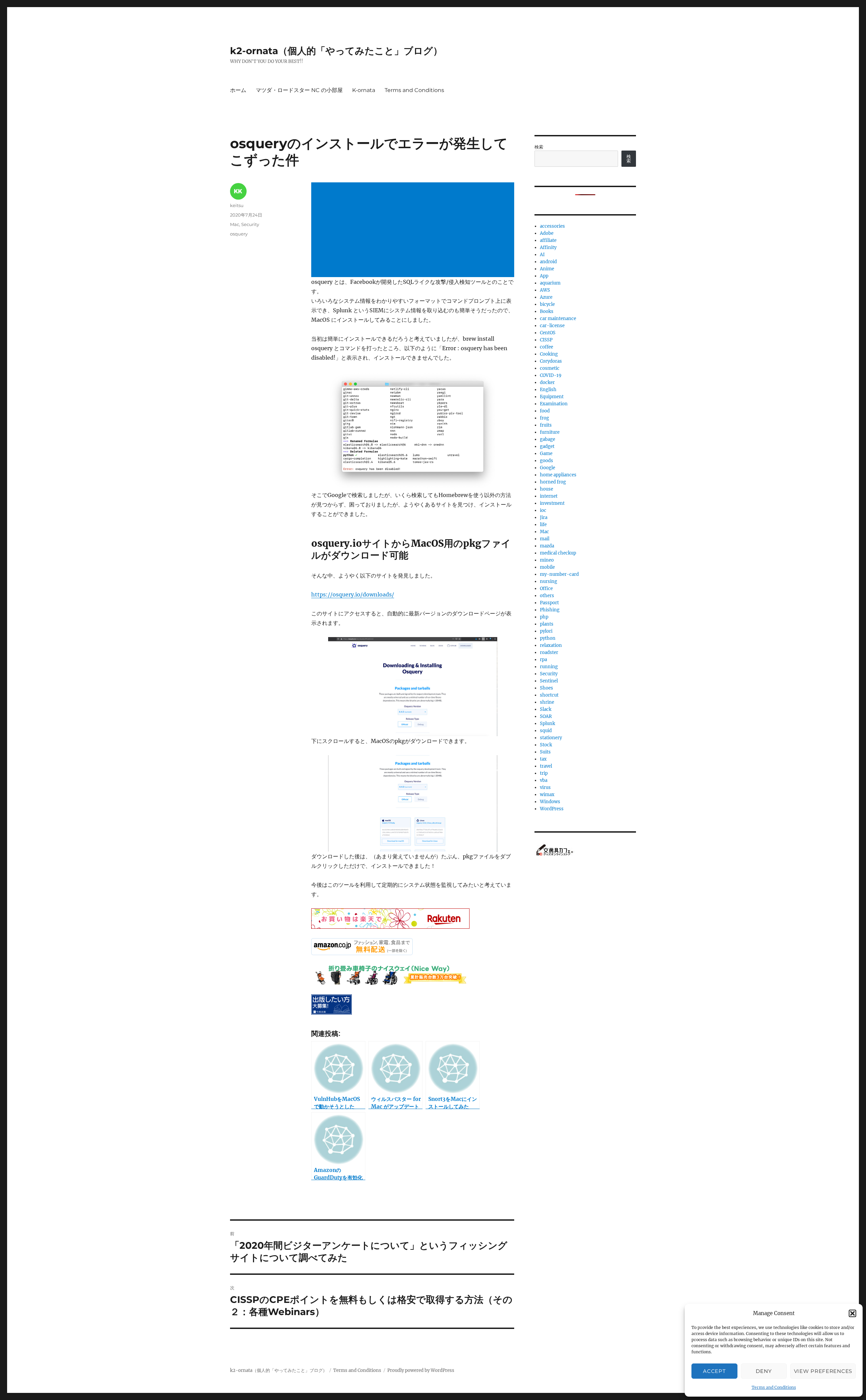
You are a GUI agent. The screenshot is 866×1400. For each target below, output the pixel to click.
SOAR (546, 716)
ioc (543, 510)
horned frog (553, 482)
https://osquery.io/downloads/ (352, 594)
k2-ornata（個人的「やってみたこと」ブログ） (336, 51)
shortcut (549, 695)
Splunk (547, 723)
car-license (552, 326)
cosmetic (550, 368)
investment (552, 503)
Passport (549, 603)
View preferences (823, 1371)
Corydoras (551, 361)
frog (544, 418)
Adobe (546, 233)
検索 (538, 147)
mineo (547, 560)
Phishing (550, 610)
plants (546, 624)
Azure (546, 297)
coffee (546, 347)
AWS (545, 290)
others (547, 596)
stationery (551, 738)
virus (545, 787)
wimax (547, 794)
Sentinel (549, 681)
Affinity (548, 247)
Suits (545, 752)
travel (546, 766)
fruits (546, 425)
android (548, 262)
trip (544, 773)
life (543, 524)
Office (546, 588)
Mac (234, 224)
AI (542, 254)
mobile (547, 567)
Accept (714, 1371)
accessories (552, 226)
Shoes (546, 688)
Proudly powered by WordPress (420, 1370)
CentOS (547, 333)
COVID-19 (551, 375)
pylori (546, 631)
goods (546, 461)
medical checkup (558, 553)
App (544, 276)
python (547, 638)
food (545, 411)
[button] (852, 1313)
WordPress (552, 809)
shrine (547, 702)
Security (250, 224)
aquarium (550, 283)
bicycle (547, 304)
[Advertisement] (414, 230)
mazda (547, 546)
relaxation (551, 645)
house (546, 489)
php (544, 617)
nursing (548, 581)
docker (547, 382)
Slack (545, 709)
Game (546, 453)
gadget (547, 446)
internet (548, 496)
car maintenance (558, 318)
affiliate (548, 240)
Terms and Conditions (774, 1387)
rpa (543, 659)
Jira (543, 517)
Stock (546, 745)
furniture (550, 432)
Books (546, 311)
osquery (239, 233)
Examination (554, 404)
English (548, 389)
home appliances (558, 475)
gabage (547, 439)
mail (544, 539)
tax (543, 759)
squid (546, 730)
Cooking (549, 354)
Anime (547, 269)
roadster (549, 652)
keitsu (237, 205)
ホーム (238, 90)
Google (547, 468)
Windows (550, 802)
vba (543, 780)
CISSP (546, 340)
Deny (764, 1371)
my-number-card (559, 574)
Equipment (552, 397)
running (549, 667)
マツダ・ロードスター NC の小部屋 (299, 90)
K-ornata (363, 90)
